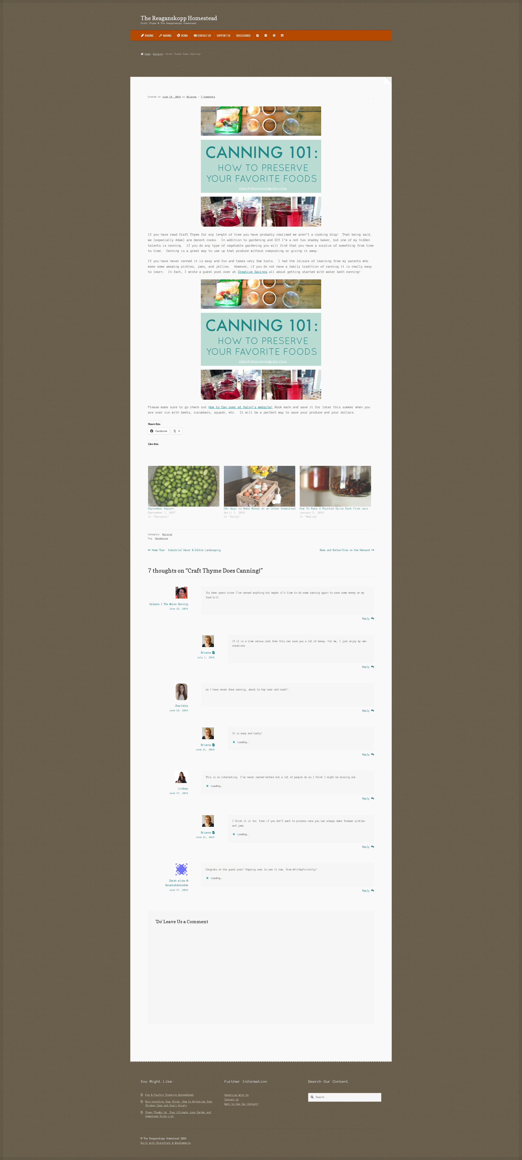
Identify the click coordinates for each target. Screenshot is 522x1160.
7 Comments (208, 97)
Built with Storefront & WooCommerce (166, 1143)
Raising (158, 54)
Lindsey (183, 788)
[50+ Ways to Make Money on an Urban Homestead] (260, 486)
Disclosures (243, 35)
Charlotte (181, 706)
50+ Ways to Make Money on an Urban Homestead (260, 508)
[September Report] (184, 486)
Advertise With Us (237, 1095)
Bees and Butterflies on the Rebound (345, 550)
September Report (161, 508)
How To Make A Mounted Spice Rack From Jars (334, 508)
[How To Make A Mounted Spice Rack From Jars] (336, 486)
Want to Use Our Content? (242, 1104)
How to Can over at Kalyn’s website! (241, 407)
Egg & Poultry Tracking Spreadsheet (169, 1095)
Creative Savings (252, 271)
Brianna (192, 97)
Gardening (161, 538)
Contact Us (232, 1099)
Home (147, 54)
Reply (365, 618)
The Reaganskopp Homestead (179, 18)
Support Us (223, 35)
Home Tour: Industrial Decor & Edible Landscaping (186, 550)
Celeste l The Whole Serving (168, 604)
